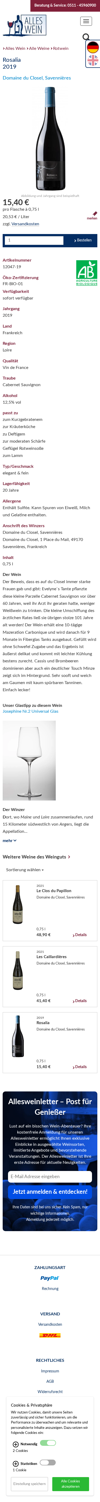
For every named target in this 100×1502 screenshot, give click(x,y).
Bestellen (84, 240)
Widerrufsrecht (50, 1392)
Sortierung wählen (24, 870)
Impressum (50, 1371)
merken (92, 218)
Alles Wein (15, 48)
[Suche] (86, 39)
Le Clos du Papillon (54, 891)
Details (81, 935)
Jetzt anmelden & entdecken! (50, 1192)
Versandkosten (25, 224)
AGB (50, 1382)
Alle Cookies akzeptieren (70, 1484)
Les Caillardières (52, 957)
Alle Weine (39, 48)
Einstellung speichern (29, 1484)
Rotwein (61, 48)
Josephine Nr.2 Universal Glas (30, 711)
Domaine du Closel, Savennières (37, 78)
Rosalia (43, 1023)
